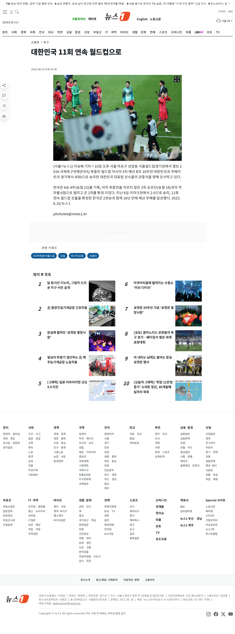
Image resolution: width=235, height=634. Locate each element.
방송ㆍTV (109, 511)
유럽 (81, 447)
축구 (132, 515)
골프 (132, 534)
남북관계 (159, 456)
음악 (106, 520)
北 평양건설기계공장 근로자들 (67, 308)
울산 (106, 484)
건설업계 (7, 525)
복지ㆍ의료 (60, 506)
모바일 (31, 515)
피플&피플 (85, 475)
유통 (208, 456)
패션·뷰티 (211, 465)
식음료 (209, 470)
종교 (81, 515)
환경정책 (58, 461)
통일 (132, 438)
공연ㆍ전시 (85, 506)
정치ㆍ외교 (161, 434)
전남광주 (109, 470)
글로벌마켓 (186, 511)
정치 (5, 428)
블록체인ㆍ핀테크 (190, 465)
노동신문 (155, 19)
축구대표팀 (77, 255)
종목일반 (134, 538)
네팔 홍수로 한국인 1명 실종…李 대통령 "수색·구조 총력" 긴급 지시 (157, 3)
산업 (208, 428)
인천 (106, 447)
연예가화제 (110, 506)
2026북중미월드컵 (44, 255)
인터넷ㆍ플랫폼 (36, 506)
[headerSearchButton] (17, 12)
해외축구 (134, 520)
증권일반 (185, 452)
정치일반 (7, 447)
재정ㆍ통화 (60, 438)
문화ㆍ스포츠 (162, 452)
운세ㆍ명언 (85, 543)
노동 (30, 452)
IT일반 (32, 520)
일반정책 (7, 511)
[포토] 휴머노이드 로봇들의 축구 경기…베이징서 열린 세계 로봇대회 (154, 337)
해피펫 (92, 19)
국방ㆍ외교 (136, 434)
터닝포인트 (212, 525)
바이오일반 (60, 520)
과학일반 (33, 534)
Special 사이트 (215, 500)
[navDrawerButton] (5, 12)
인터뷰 (107, 529)
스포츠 (134, 500)
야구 (132, 506)
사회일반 (33, 475)
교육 (30, 443)
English (142, 19)
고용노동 (58, 452)
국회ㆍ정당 (9, 438)
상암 (62, 255)
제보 (230, 11)
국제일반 (83, 484)
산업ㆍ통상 (60, 443)
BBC (182, 506)
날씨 (30, 461)
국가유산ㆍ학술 (87, 520)
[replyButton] (4, 95)
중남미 (82, 456)
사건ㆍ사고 (34, 434)
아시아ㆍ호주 (86, 443)
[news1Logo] (17, 599)
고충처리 (150, 580)
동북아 (82, 434)
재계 (208, 438)
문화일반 (83, 525)
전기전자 (210, 443)
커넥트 (222, 11)
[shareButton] (4, 85)
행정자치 (109, 434)
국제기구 (83, 470)
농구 (132, 529)
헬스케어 (58, 515)
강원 (106, 452)
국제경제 (83, 461)
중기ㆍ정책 (212, 452)
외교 (132, 428)
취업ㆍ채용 (212, 479)
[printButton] (4, 116)
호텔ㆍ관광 (212, 475)
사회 (31, 428)
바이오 (58, 500)
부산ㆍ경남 (110, 479)
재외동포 (134, 443)
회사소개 (85, 580)
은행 (182, 443)
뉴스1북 (210, 529)
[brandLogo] (117, 16)
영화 (106, 515)
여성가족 (33, 470)
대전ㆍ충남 (110, 461)
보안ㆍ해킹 (34, 525)
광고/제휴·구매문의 (107, 580)
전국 (107, 428)
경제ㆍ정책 (60, 434)
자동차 (209, 447)
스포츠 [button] (35, 42)
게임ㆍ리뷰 (34, 529)
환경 (30, 456)
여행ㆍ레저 (85, 538)
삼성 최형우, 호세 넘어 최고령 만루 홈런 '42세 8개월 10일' (80, 3)
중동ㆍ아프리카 (87, 452)
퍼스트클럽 (212, 534)
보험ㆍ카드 (186, 447)
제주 (106, 488)
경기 (106, 443)
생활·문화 (85, 500)
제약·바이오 (60, 511)
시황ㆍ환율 (186, 456)
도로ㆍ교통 (85, 547)
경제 (56, 428)
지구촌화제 (85, 479)
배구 (132, 525)
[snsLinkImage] (208, 614)
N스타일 (108, 534)
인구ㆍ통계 (60, 447)
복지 (30, 447)
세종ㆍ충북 (110, 456)
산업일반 (210, 434)
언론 (81, 529)
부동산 (7, 500)
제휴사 (184, 500)
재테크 (183, 461)
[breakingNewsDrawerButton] (11, 12)
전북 (106, 465)
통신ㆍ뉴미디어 (36, 511)
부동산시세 (9, 520)
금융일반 (185, 434)
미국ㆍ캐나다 (86, 438)
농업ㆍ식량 (60, 456)
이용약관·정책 (131, 580)
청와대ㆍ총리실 (11, 434)
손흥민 (93, 255)
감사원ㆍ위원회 (11, 443)
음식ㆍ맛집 (85, 561)
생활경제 (210, 461)
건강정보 (83, 534)
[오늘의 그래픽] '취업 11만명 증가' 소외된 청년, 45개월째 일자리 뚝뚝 (153, 387)
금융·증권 (186, 428)
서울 (106, 438)
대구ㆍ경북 (110, 475)
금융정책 (185, 438)
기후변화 (83, 465)
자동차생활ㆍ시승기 (90, 556)
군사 (157, 438)
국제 (81, 428)
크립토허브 (79, 19)
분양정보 (7, 515)
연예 (107, 500)
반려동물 (83, 552)
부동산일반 (9, 506)
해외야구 (134, 511)
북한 (157, 428)
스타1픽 (210, 515)
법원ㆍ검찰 (34, 438)
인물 (30, 465)
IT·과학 (33, 500)
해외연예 (109, 525)
